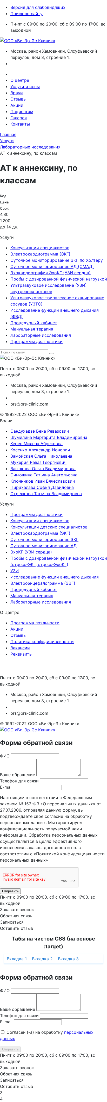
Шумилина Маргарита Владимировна (48, 437)
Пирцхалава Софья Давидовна (42, 487)
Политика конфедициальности (42, 641)
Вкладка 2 (42, 958)
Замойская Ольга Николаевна (41, 456)
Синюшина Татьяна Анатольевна (43, 474)
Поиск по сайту (26, 13)
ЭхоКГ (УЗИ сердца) (31, 552)
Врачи (16, 92)
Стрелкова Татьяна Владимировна (46, 493)
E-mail (6, 787)
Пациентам (21, 111)
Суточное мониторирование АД (43, 545)
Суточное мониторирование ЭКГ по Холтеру (56, 260)
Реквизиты (21, 654)
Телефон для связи (19, 780)
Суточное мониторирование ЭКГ (44, 539)
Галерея (18, 117)
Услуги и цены (25, 86)
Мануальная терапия (31, 329)
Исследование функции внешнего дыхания (54, 577)
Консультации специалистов (39, 247)
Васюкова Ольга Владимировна (43, 468)
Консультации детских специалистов (49, 527)
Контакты (20, 124)
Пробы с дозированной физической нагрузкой (58, 279)
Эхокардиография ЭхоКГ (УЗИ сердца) (50, 272)
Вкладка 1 (17, 958)
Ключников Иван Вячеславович (42, 481)
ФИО (5, 755)
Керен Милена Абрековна (36, 443)
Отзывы (18, 99)
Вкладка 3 (68, 958)
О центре (19, 80)
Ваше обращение (17, 774)
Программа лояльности (34, 622)
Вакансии (20, 647)
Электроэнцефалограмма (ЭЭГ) (42, 583)
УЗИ (14, 570)
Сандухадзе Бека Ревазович (39, 431)
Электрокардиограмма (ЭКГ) (40, 254)
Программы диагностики (36, 341)
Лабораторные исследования (40, 335)
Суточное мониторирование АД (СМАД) (52, 266)
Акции (16, 105)
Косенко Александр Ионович (40, 449)
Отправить (10, 891)
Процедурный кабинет (33, 322)
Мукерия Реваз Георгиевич (38, 462)
